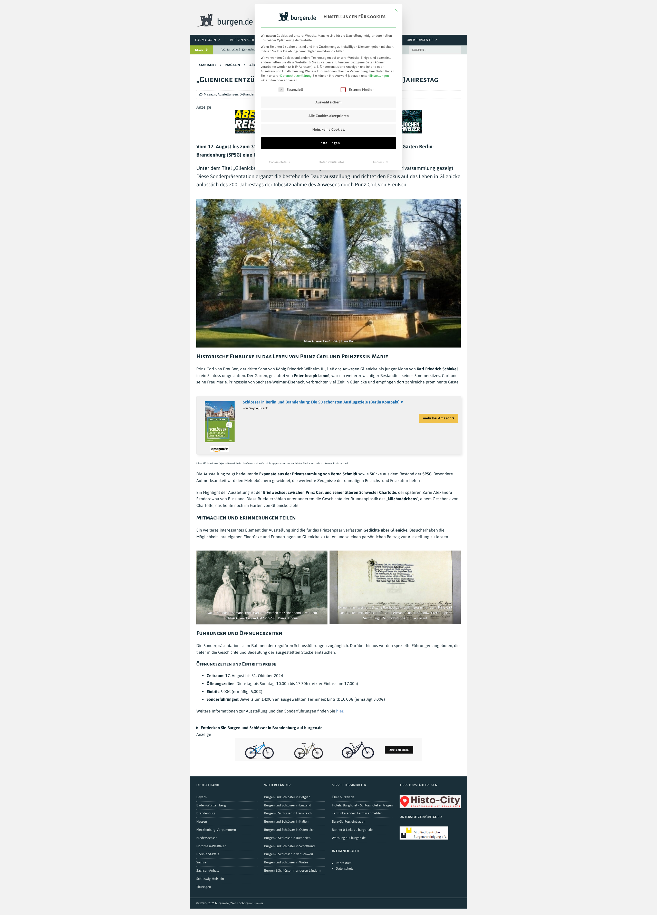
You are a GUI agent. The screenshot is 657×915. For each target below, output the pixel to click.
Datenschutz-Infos (331, 162)
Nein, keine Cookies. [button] (328, 129)
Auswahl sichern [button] (328, 102)
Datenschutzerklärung (296, 76)
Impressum (380, 162)
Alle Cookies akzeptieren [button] (328, 116)
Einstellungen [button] (379, 76)
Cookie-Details (279, 162)
